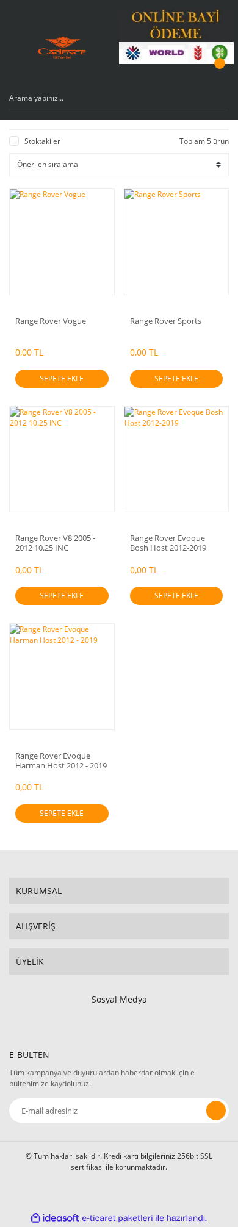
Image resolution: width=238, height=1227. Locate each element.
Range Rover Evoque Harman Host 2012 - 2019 (61, 760)
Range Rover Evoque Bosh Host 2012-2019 (168, 543)
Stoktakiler (42, 141)
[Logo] (62, 47)
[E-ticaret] (117, 1217)
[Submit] (216, 1110)
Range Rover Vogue (50, 321)
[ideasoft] (55, 1218)
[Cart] (218, 75)
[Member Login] (187, 75)
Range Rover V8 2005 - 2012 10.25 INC (55, 543)
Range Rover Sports (165, 321)
